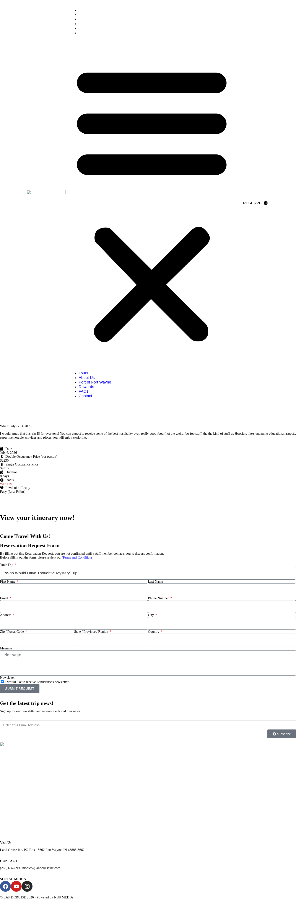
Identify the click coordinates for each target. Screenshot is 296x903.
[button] (151, 203)
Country (154, 631)
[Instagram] (27, 886)
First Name (8, 581)
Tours (86, 10)
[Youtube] (16, 886)
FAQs (87, 28)
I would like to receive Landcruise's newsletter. (37, 682)
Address (6, 615)
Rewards (89, 23)
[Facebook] (5, 886)
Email (4, 598)
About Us (90, 14)
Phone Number (159, 598)
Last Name (155, 581)
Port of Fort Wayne (98, 19)
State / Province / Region (91, 631)
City (151, 615)
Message (6, 648)
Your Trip (7, 565)
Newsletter (7, 677)
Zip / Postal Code (12, 631)
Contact (88, 33)
